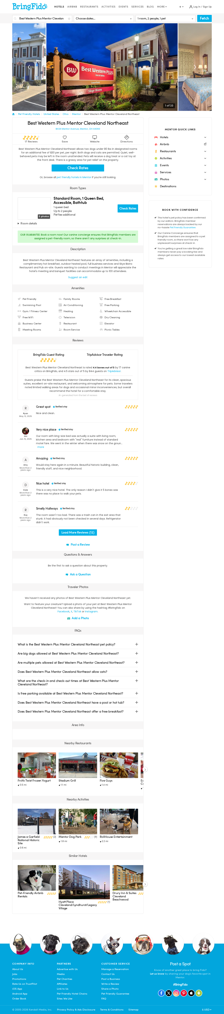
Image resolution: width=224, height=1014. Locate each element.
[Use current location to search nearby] (69, 18)
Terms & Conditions (112, 1009)
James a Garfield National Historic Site (29, 840)
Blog (150, 6)
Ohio (65, 114)
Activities (108, 6)
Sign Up (207, 6)
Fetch (204, 18)
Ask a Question (80, 574)
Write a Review (110, 984)
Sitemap (133, 1009)
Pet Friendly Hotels (29, 114)
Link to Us (62, 989)
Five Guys (106, 780)
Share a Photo (110, 989)
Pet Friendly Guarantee (183, 227)
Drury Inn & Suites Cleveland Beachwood (124, 896)
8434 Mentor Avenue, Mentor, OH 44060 (78, 129)
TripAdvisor (114, 371)
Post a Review (80, 544)
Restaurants (89, 6)
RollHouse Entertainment (116, 837)
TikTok (77, 611)
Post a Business (110, 979)
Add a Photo (80, 618)
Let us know (157, 973)
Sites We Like (64, 998)
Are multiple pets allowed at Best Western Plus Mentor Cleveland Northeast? (71, 663)
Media (61, 974)
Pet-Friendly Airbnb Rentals (30, 894)
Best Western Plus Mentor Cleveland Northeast (111, 114)
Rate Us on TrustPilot (24, 984)
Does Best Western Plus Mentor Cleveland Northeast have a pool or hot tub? (71, 702)
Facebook (63, 611)
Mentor (76, 114)
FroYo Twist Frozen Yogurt (34, 780)
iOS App (17, 989)
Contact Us (108, 974)
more (40, 447)
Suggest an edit (78, 277)
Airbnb (72, 6)
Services (137, 6)
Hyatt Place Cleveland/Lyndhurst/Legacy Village (78, 905)
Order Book (19, 998)
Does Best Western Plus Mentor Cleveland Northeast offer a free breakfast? (71, 711)
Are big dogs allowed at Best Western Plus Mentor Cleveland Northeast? (68, 653)
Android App (19, 993)
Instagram (91, 611)
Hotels (59, 6)
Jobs (14, 974)
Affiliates (62, 984)
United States (51, 114)
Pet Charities (64, 979)
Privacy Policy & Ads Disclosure (76, 1009)
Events (123, 6)
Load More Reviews (77, 532)
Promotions (19, 979)
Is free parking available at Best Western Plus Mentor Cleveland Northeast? (70, 693)
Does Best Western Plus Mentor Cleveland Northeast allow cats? (62, 672)
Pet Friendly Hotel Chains (72, 993)
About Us (17, 969)
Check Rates (77, 168)
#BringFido (180, 984)
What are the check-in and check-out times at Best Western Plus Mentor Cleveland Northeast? (68, 682)
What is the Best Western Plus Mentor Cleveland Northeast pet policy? (66, 644)
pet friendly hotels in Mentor (74, 177)
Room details (28, 223)
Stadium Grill (67, 780)
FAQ (103, 998)
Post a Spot (180, 964)
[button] (180, 137)
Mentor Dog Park (70, 837)
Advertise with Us (67, 969)
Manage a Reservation (115, 969)
